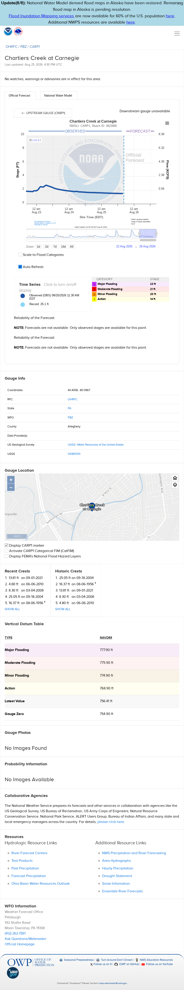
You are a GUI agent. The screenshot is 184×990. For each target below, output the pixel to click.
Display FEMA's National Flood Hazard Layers (44, 556)
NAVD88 (106, 638)
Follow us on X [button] (102, 964)
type (8, 638)
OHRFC (12, 47)
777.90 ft (106, 650)
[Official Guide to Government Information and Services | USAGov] (31, 973)
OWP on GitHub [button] (128, 964)
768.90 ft (107, 688)
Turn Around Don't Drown (116, 960)
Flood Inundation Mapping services (41, 16)
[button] (179, 3)
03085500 (74, 454)
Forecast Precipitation (28, 876)
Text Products (22, 861)
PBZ (23, 47)
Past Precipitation (25, 868)
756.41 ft (106, 701)
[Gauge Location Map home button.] (175, 478)
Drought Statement (117, 876)
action (10, 688)
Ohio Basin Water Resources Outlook (40, 884)
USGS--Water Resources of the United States (96, 445)
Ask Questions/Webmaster (25, 939)
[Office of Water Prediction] (31, 962)
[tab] (20, 95)
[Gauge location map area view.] (175, 485)
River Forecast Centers (29, 853)
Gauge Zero (14, 714)
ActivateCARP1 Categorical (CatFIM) (41, 551)
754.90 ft (106, 714)
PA (69, 408)
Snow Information (116, 884)
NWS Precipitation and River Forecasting (134, 853)
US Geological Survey (42, 221)
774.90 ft (106, 675)
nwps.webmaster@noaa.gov (113, 983)
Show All (12, 609)
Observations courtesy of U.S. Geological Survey (45, 223)
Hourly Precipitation (117, 868)
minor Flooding (17, 675)
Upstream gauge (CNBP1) (45, 113)
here (170, 16)
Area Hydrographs (116, 861)
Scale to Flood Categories (43, 255)
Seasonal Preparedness (78, 960)
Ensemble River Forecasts (122, 891)
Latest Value (15, 701)
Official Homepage (20, 944)
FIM (57, 551)
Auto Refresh (33, 267)
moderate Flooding (20, 663)
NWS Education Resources (156, 960)
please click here (110, 822)
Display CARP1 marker (26, 545)
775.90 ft (106, 663)
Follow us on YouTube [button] (159, 964)
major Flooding (17, 650)
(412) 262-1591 (15, 933)
